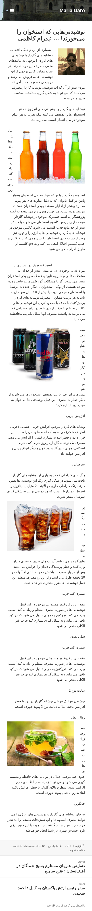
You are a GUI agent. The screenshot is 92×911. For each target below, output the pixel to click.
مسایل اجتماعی (22, 846)
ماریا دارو (53, 846)
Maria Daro (72, 10)
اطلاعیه (37, 846)
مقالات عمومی (77, 850)
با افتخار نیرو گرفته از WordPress (66, 905)
